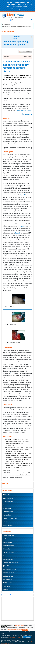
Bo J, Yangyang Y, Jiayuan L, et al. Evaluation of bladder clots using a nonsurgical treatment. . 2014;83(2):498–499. (19, 465)
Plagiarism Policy (8, 542)
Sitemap (18, 9)
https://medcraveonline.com (15, 629)
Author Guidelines (8, 539)
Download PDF (27, 114)
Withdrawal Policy (8, 583)
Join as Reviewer (7, 579)
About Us (9, 2)
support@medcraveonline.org (15, 637)
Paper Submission (20, 2)
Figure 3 (17, 233)
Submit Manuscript (8, 535)
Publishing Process (8, 576)
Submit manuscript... (8, 31)
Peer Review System (8, 545)
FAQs (28, 2)
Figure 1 (22, 195)
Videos (19, 4)
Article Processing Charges (19, 6)
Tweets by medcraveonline (9, 595)
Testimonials (11, 4)
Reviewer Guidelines (8, 573)
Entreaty (5, 589)
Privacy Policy (10, 643)
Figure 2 (23, 226)
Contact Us (10, 9)
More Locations (26, 637)
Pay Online (6, 556)
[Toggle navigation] (32, 19)
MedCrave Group (19, 625)
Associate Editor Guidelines (10, 562)
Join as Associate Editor (9, 569)
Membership (6, 549)
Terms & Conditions (8, 552)
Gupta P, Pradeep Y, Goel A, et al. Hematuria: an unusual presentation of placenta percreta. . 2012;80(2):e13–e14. (19, 449)
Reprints (25, 4)
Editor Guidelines (8, 559)
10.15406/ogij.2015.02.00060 (23, 110)
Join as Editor (7, 566)
